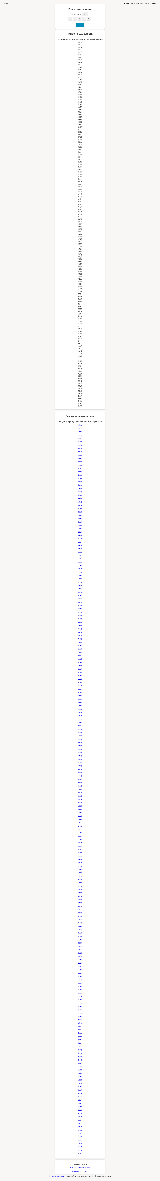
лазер (80, 705)
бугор (80, 495)
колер (80, 682)
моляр (80, 766)
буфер (80, 498)
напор (80, 796)
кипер (80, 672)
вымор (80, 542)
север (80, 933)
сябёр (80, 973)
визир (80, 528)
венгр (80, 512)
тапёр (80, 986)
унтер (80, 1026)
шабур (80, 1106)
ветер (80, 515)
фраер (80, 1043)
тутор (80, 1019)
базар (80, 475)
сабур (80, 919)
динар (80, 568)
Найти (80, 25)
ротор (80, 913)
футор (80, 1060)
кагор (80, 642)
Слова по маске (129, 3)
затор (80, 622)
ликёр (80, 719)
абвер (80, 425)
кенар (80, 662)
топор (80, 1006)
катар (80, 652)
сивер (80, 936)
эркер (80, 1140)
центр (80, 1083)
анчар (80, 461)
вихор (80, 532)
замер (80, 612)
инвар (80, 635)
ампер (80, 448)
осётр (80, 829)
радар (80, 889)
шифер (80, 1123)
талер (80, 983)
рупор (80, 916)
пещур (80, 852)
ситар (80, 949)
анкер (80, 458)
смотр (80, 956)
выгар (80, 538)
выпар (80, 545)
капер (80, 645)
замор (80, 615)
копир (80, 692)
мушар (80, 779)
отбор (80, 832)
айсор (80, 435)
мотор (80, 769)
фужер (80, 1046)
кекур (80, 659)
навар (80, 786)
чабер (80, 1086)
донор (80, 585)
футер (80, 1056)
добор (80, 572)
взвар (80, 522)
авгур (80, 428)
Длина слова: (76, 14)
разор (80, 892)
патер (80, 846)
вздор (80, 525)
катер (80, 655)
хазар (80, 1070)
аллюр (80, 441)
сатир (80, 926)
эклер (80, 1133)
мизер (80, 752)
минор (80, 759)
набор (80, 782)
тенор (80, 999)
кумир (80, 695)
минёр (80, 755)
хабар (80, 1066)
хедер (80, 1076)
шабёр (80, 1103)
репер (80, 899)
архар (80, 465)
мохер (80, 772)
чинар (80, 1096)
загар (80, 598)
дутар (80, 588)
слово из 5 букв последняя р (80, 1167)
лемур (80, 709)
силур (80, 943)
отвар (80, 836)
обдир (80, 809)
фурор (80, 1053)
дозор (80, 575)
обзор (80, 812)
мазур (80, 735)
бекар (80, 482)
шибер (80, 1120)
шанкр (80, 1110)
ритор (80, 902)
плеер (80, 859)
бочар (80, 492)
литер (80, 722)
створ (80, 966)
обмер (80, 816)
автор (80, 431)
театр (80, 993)
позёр (80, 869)
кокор (80, 679)
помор (80, 879)
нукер (80, 806)
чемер (80, 1093)
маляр (80, 745)
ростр (80, 909)
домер (80, 582)
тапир (80, 989)
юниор (80, 1143)
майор (80, 742)
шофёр (80, 1126)
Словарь (153, 3)
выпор (80, 548)
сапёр (80, 923)
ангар (80, 455)
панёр (80, 842)
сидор (80, 939)
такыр (80, 979)
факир (80, 1033)
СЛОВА (5, 3)
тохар (80, 1009)
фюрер (80, 1063)
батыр (80, 478)
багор (80, 471)
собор (80, 959)
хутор (80, 1080)
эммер (80, 1136)
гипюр (80, 552)
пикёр (80, 856)
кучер (80, 699)
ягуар (80, 1153)
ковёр (80, 675)
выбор (80, 535)
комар (80, 685)
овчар (80, 819)
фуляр (80, 1050)
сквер (80, 953)
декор (80, 565)
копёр (80, 689)
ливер (80, 712)
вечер (80, 518)
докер (80, 578)
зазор (80, 608)
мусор (80, 776)
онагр (80, 822)
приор (80, 886)
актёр (80, 438)
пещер (80, 849)
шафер (80, 1116)
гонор (80, 558)
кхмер (80, 702)
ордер (80, 826)
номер (80, 802)
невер (80, 799)
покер (80, 876)
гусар (80, 562)
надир (80, 792)
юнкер (80, 1146)
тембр (80, 996)
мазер (80, 732)
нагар (80, 789)
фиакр (80, 1036)
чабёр (80, 1090)
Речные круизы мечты (56, 1176)
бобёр (80, 488)
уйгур (80, 1023)
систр (80, 946)
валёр (80, 505)
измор (80, 629)
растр (80, 896)
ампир (80, 451)
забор (80, 595)
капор (80, 649)
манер (80, 749)
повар (80, 862)
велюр (80, 508)
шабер (80, 1100)
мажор (80, 725)
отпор (80, 839)
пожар (80, 866)
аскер (80, 468)
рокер (80, 906)
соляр (80, 963)
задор (80, 602)
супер (80, 969)
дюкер (80, 592)
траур (80, 1013)
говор (80, 555)
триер (80, 1016)
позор (80, 872)
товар (80, 1003)
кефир (80, 665)
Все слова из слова (143, 3)
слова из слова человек (80, 1171)
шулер (80, 1130)
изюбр (80, 632)
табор (80, 976)
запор (80, 619)
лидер (80, 715)
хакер (80, 1073)
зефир (80, 625)
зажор (80, 605)
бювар (80, 502)
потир (80, 882)
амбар (80, 445)
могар (80, 762)
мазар (80, 729)
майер (80, 739)
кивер (80, 669)
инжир (80, 639)
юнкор (80, 1150)
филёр (80, 1039)
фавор (80, 1029)
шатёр (80, 1113)
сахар (80, 929)
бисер (80, 485)
